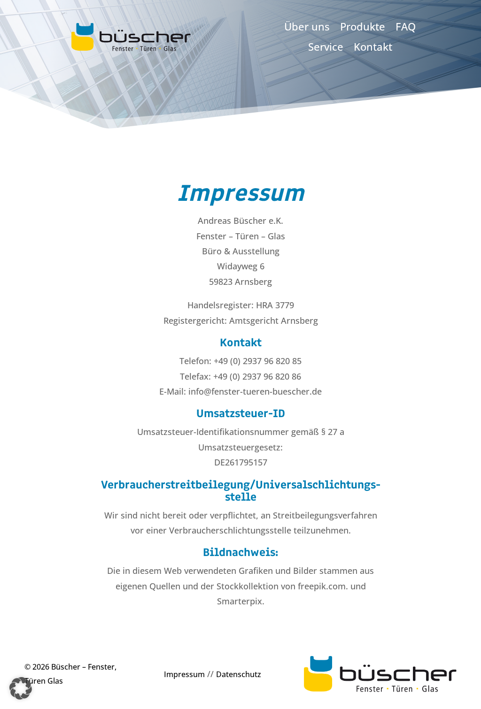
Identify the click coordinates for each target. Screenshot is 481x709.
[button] (20, 688)
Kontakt (373, 47)
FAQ (406, 27)
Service (325, 47)
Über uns (307, 27)
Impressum (184, 674)
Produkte (362, 27)
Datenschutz (238, 674)
